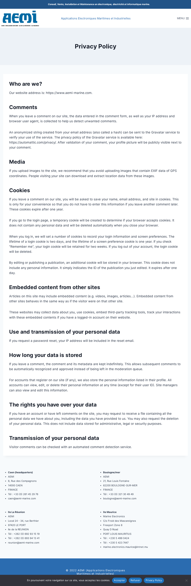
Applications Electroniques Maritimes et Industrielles (96, 18)
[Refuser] (186, 580)
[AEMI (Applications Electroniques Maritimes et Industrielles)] (20, 18)
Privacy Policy (154, 580)
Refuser (135, 580)
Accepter (119, 580)
